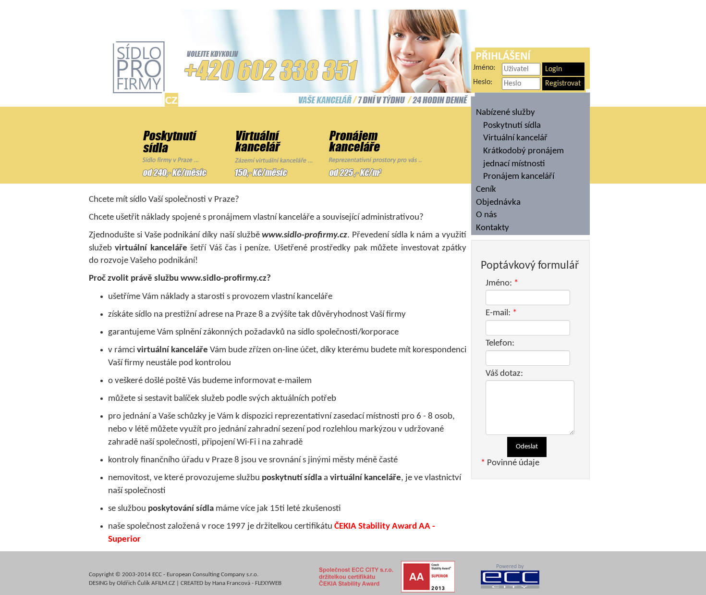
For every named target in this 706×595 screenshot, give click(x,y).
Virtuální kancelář (515, 138)
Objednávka (498, 202)
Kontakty (492, 228)
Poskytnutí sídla (512, 125)
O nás (486, 215)
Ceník (486, 189)
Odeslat (527, 446)
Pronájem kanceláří (518, 176)
